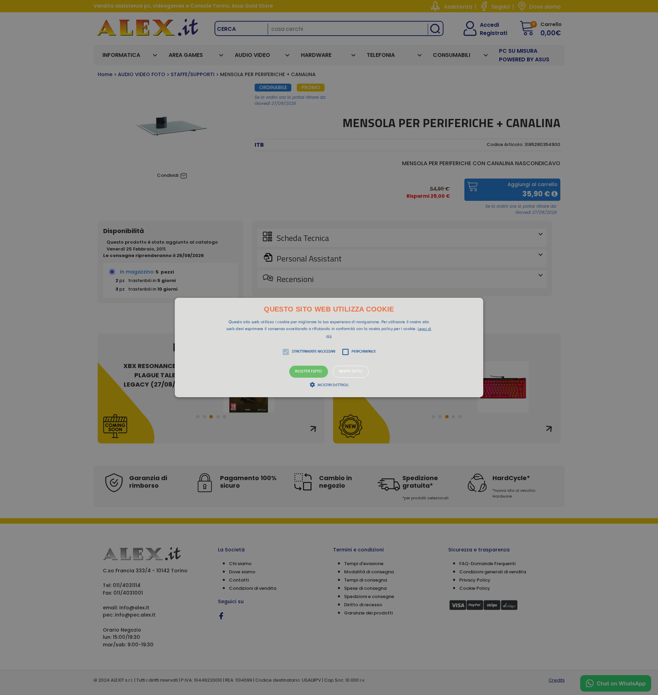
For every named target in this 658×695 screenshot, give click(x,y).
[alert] (329, 347)
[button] (329, 347)
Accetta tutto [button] (308, 372)
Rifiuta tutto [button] (351, 372)
